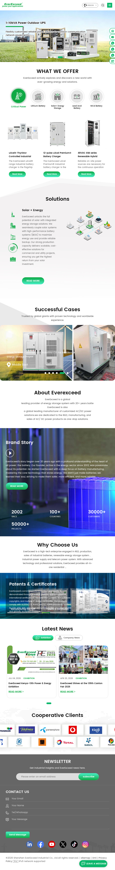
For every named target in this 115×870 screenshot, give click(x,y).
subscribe (88, 777)
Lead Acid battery (77, 107)
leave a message (96, 864)
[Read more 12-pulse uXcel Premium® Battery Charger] (57, 133)
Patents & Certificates (33, 584)
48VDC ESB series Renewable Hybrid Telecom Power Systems (91, 154)
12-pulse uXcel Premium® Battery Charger (57, 154)
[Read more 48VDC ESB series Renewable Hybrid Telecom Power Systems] (92, 133)
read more (17, 174)
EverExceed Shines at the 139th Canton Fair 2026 (81, 685)
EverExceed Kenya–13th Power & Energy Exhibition (30, 685)
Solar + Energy (32, 210)
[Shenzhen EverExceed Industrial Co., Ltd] (12, 5)
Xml (94, 858)
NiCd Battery (96, 106)
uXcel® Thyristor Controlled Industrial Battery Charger (20, 154)
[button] (47, 57)
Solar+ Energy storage (57, 107)
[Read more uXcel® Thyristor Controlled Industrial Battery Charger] (23, 133)
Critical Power (18, 107)
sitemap (85, 858)
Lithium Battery (38, 106)
